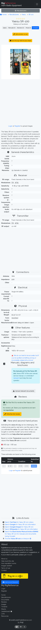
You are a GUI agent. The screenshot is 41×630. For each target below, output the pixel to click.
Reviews (4, 602)
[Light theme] (21, 626)
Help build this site (7, 561)
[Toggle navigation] (37, 4)
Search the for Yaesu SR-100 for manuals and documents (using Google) (21, 534)
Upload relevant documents (24, 391)
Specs (5, 28)
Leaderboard (6, 611)
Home (4, 14)
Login (10, 126)
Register (17, 126)
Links (3, 614)
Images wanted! (6, 566)
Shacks (3, 609)
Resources (5, 616)
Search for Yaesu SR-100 (19, 527)
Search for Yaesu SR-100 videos (19, 522)
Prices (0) (28, 28)
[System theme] (17, 626)
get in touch (28, 555)
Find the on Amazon (17, 538)
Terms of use (5, 568)
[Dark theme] (24, 626)
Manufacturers (21, 11)
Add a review (21, 34)
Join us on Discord (11, 582)
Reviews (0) (20, 28)
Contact (4, 570)
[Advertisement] (20, 102)
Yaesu (24, 14)
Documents (5, 600)
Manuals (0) (11, 28)
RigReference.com (25, 620)
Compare (35, 28)
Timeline (4, 607)
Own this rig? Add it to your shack (21, 40)
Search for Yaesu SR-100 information (20, 524)
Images (3, 604)
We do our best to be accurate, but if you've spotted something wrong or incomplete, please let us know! (25, 358)
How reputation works (8, 563)
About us (4, 559)
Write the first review (13, 414)
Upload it (16, 378)
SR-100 (31, 14)
